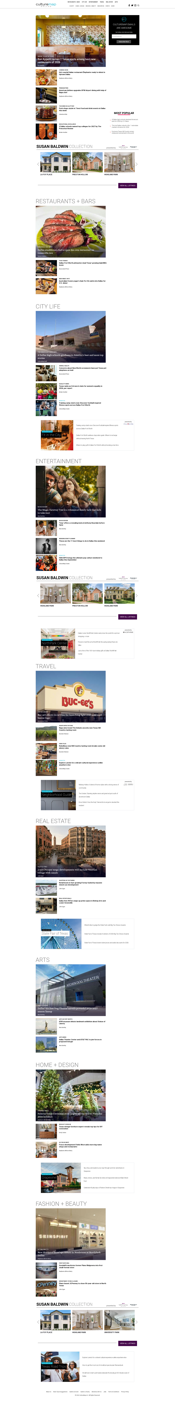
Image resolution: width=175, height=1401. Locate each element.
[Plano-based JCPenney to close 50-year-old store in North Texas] (46, 1288)
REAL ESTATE (53, 821)
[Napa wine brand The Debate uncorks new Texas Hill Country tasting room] (46, 733)
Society (71, 6)
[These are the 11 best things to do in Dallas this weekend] (46, 546)
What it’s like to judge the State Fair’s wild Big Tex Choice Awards (105, 925)
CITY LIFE (48, 306)
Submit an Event (73, 1391)
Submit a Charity (85, 1391)
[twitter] (132, 5)
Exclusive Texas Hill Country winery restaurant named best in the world (123, 132)
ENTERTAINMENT (59, 461)
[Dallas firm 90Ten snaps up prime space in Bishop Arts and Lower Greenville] (46, 906)
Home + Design (80, 6)
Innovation (100, 6)
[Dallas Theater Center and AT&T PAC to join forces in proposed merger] (46, 1045)
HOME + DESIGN (57, 1065)
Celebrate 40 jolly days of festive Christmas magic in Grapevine (104, 1188)
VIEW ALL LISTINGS (127, 186)
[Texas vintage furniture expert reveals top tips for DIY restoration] (46, 1132)
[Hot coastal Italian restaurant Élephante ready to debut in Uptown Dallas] (46, 77)
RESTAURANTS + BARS (66, 201)
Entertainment (93, 2)
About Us (48, 1391)
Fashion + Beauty (91, 6)
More (112, 6)
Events (108, 6)
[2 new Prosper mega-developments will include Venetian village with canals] (71, 851)
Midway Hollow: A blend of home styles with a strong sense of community (99, 786)
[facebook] (129, 5)
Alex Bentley (41, 516)
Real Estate (109, 2)
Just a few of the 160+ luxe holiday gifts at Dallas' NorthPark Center (97, 652)
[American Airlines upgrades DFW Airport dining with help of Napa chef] (46, 95)
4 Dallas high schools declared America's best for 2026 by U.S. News (125, 120)
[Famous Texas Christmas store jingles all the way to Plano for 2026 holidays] (71, 1095)
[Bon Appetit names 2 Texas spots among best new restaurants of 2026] (71, 41)
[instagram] (135, 5)
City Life (84, 2)
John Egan (41, 876)
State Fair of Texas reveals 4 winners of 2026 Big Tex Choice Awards (106, 934)
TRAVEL (46, 666)
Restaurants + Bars (74, 2)
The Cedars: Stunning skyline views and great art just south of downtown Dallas (98, 795)
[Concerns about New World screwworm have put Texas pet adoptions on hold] (46, 373)
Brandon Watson (63, 734)
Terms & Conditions (113, 1391)
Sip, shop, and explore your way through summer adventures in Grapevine (104, 1169)
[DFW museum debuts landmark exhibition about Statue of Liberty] (46, 1026)
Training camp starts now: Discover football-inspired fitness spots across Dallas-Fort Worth (80, 404)
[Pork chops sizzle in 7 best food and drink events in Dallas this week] (46, 113)
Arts (116, 2)
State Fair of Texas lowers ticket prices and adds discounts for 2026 (106, 943)
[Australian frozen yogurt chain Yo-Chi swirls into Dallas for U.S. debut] (46, 286)
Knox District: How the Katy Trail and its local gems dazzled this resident (99, 803)
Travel (102, 2)
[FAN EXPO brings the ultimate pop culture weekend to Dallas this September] (46, 563)
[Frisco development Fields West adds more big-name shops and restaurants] (46, 1150)
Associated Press (64, 269)
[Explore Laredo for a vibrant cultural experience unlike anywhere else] (46, 768)
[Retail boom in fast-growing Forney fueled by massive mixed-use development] (46, 888)
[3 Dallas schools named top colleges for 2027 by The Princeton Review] (46, 131)
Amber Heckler (63, 132)
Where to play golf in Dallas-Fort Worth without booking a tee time (97, 445)
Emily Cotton (62, 1132)
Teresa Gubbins (42, 256)
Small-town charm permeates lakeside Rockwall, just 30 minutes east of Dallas (105, 1374)
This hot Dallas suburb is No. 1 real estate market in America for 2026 (125, 126)
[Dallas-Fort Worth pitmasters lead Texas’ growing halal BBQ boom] (46, 268)
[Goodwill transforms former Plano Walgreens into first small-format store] (46, 1270)
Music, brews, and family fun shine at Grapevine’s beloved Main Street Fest (106, 1179)
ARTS (43, 959)
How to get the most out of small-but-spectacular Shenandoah (102, 1365)
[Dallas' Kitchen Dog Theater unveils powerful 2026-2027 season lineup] (71, 990)
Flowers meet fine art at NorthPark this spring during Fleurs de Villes (97, 643)
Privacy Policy (125, 1391)
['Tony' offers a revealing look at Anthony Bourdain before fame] (46, 528)
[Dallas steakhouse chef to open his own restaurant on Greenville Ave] (71, 232)
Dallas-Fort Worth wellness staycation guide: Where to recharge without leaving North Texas (96, 436)
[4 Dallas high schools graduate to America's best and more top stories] (71, 337)
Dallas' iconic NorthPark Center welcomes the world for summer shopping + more (99, 634)
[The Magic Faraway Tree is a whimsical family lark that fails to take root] (71, 492)
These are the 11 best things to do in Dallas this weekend (82, 541)
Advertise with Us (96, 1391)
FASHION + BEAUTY (61, 1203)
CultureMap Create (64, 409)
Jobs (105, 1391)
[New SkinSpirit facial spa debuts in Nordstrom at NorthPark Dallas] (71, 1234)
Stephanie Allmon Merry (65, 78)
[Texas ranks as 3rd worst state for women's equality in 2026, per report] (46, 391)
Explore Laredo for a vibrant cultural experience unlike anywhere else (104, 1357)
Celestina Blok (63, 114)
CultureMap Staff (42, 361)
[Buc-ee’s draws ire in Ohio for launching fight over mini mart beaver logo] (71, 697)
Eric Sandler (41, 65)
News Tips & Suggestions (60, 1391)
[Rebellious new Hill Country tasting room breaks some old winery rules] (46, 751)
